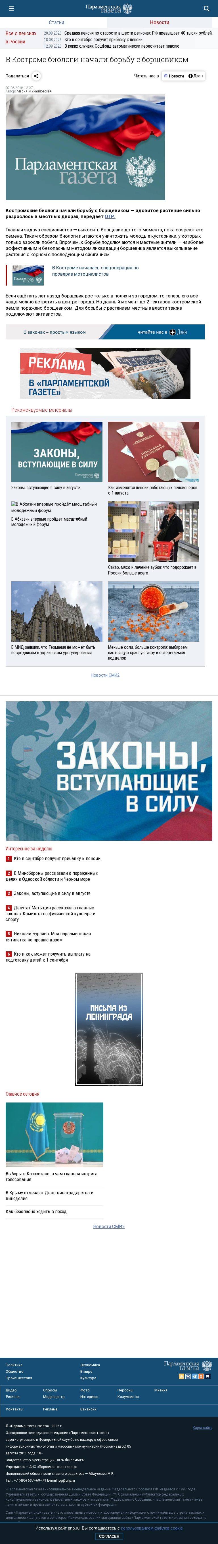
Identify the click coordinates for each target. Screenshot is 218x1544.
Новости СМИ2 (105, 675)
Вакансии (88, 1409)
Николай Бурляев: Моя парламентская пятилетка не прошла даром (48, 936)
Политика (14, 1365)
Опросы (50, 1390)
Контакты (14, 1409)
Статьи (56, 22)
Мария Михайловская (34, 91)
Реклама (50, 1409)
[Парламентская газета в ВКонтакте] (188, 1376)
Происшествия (19, 1378)
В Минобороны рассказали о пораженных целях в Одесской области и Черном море (52, 876)
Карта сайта (202, 1428)
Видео (11, 1390)
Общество (15, 1371)
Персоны (125, 1390)
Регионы (13, 1397)
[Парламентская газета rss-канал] (182, 1376)
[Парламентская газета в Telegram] (195, 1376)
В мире (86, 1371)
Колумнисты (128, 1397)
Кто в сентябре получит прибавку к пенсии (93, 39)
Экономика (90, 1365)
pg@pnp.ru (66, 1480)
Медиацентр (54, 1397)
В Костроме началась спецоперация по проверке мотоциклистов (95, 271)
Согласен (109, 1536)
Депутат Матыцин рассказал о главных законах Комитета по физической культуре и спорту (50, 913)
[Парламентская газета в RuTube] (208, 1376)
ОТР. (110, 216)
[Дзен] (195, 76)
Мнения (160, 1390)
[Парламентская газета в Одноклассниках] (201, 1376)
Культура (88, 1378)
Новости (159, 22)
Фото (85, 1390)
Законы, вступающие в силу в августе (52, 893)
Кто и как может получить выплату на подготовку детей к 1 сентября (48, 957)
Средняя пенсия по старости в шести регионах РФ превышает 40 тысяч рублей (128, 33)
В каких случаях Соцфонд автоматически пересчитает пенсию (111, 46)
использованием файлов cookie (152, 1528)
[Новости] (174, 76)
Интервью (89, 1397)
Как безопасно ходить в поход (36, 1211)
